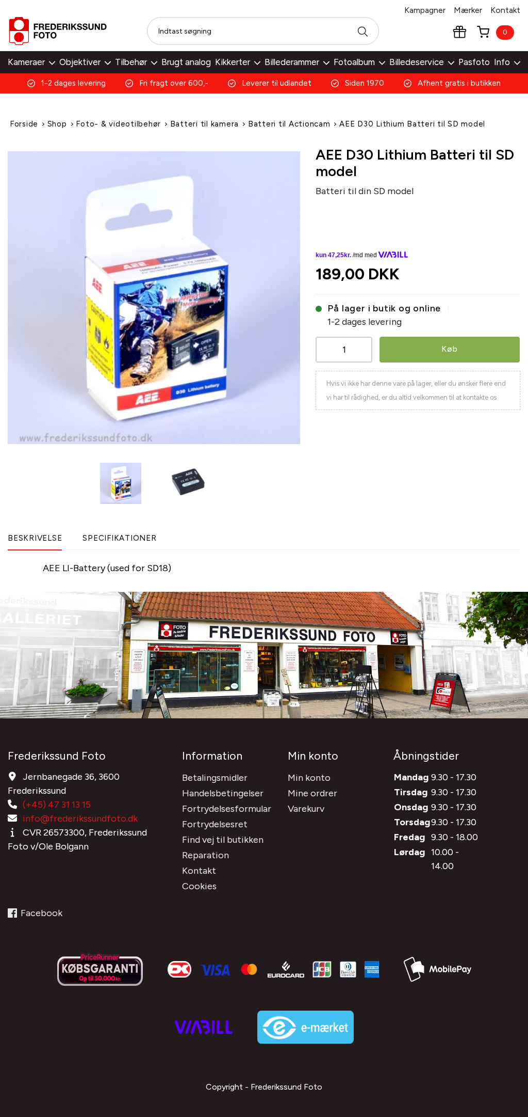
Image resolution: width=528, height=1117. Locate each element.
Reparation (205, 855)
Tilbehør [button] (131, 62)
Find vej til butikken (222, 839)
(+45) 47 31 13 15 (57, 804)
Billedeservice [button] (416, 62)
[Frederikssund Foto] (58, 31)
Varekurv (306, 808)
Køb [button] (449, 349)
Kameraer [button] (26, 62)
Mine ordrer (312, 793)
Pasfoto (474, 62)
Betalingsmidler (215, 777)
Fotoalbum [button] (354, 62)
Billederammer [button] (292, 62)
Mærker (468, 10)
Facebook (41, 913)
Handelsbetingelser (222, 793)
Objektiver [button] (80, 62)
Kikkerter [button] (232, 62)
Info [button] (502, 62)
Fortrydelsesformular (226, 808)
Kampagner (425, 10)
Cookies (199, 886)
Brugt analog (186, 62)
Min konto (309, 777)
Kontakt (505, 10)
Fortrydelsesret (215, 824)
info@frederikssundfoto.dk (80, 818)
